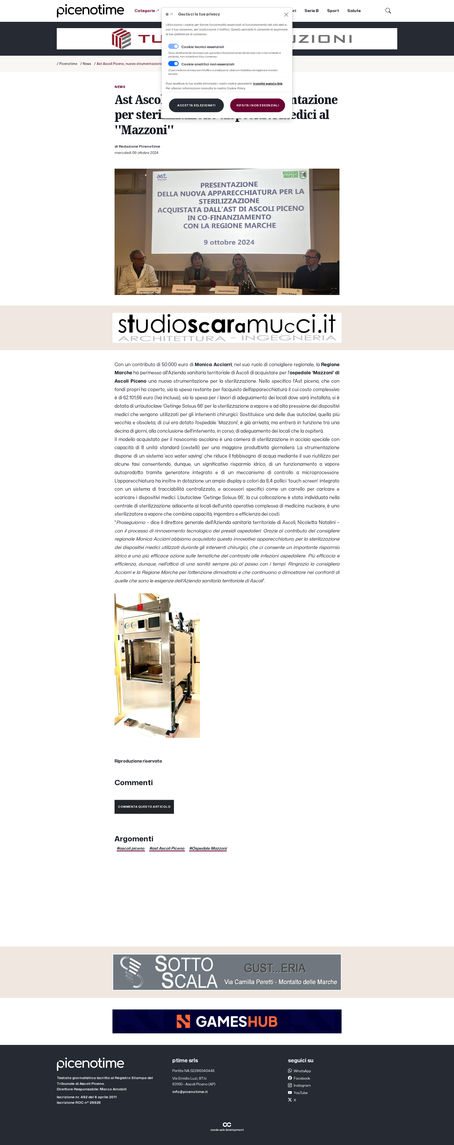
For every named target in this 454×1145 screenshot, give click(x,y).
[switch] (173, 63)
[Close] (286, 15)
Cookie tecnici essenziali (202, 47)
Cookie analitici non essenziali (207, 64)
